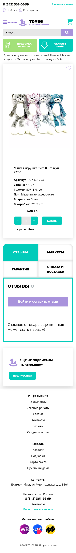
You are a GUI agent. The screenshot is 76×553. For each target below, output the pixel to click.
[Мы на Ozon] (37, 529)
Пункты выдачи (38, 468)
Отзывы (38, 426)
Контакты (38, 420)
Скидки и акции (38, 432)
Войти (11, 10)
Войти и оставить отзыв (38, 301)
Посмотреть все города (38, 509)
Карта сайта (38, 462)
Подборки (38, 456)
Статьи (38, 414)
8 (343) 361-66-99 (16, 4)
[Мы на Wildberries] (24, 529)
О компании (38, 402)
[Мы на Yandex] (50, 529)
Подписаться (22, 375)
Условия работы (38, 408)
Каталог (38, 450)
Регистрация (31, 10)
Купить (52, 220)
